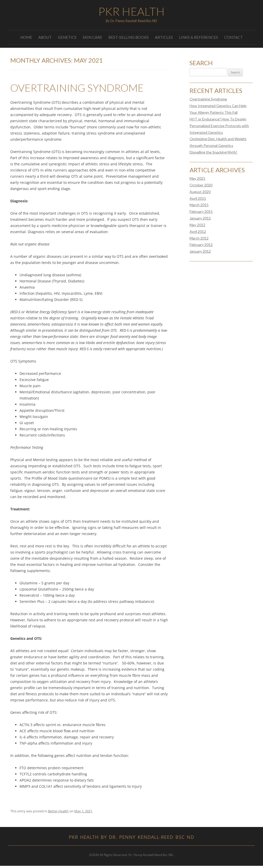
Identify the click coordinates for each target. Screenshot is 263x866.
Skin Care (92, 37)
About (45, 37)
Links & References (198, 37)
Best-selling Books (128, 37)
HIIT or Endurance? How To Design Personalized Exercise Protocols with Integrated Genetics (219, 126)
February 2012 (201, 244)
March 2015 (199, 205)
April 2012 (198, 231)
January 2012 (200, 251)
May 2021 (197, 178)
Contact (233, 37)
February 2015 (201, 211)
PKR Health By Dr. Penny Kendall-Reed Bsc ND (131, 837)
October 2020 (201, 185)
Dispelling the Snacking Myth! (213, 152)
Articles (164, 37)
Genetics (67, 37)
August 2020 (200, 191)
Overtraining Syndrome (77, 88)
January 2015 (200, 218)
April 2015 (198, 198)
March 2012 (199, 238)
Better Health (58, 811)
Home (26, 37)
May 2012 (197, 225)
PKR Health (131, 11)
